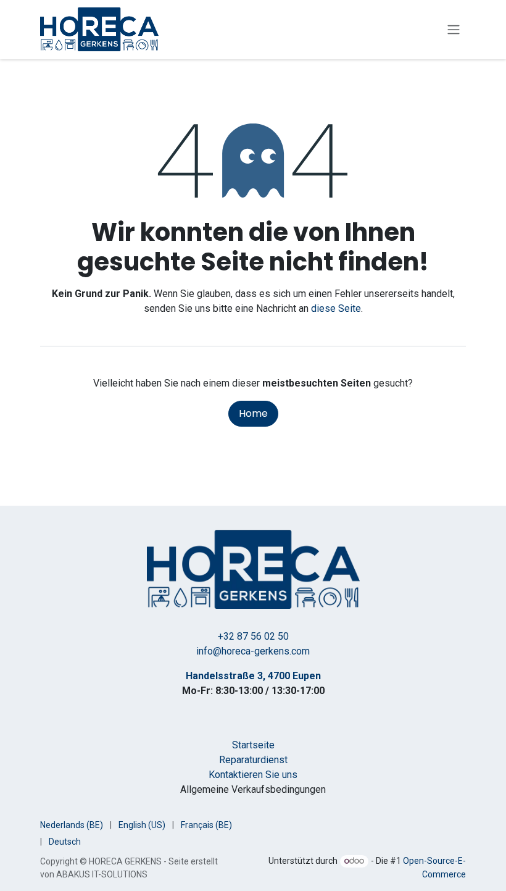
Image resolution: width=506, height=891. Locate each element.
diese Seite (336, 308)
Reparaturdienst (253, 760)
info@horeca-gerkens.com (253, 651)
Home (253, 413)
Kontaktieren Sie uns (253, 774)
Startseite (253, 745)
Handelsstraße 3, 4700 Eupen (253, 676)
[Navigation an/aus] (453, 30)
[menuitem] (71, 825)
